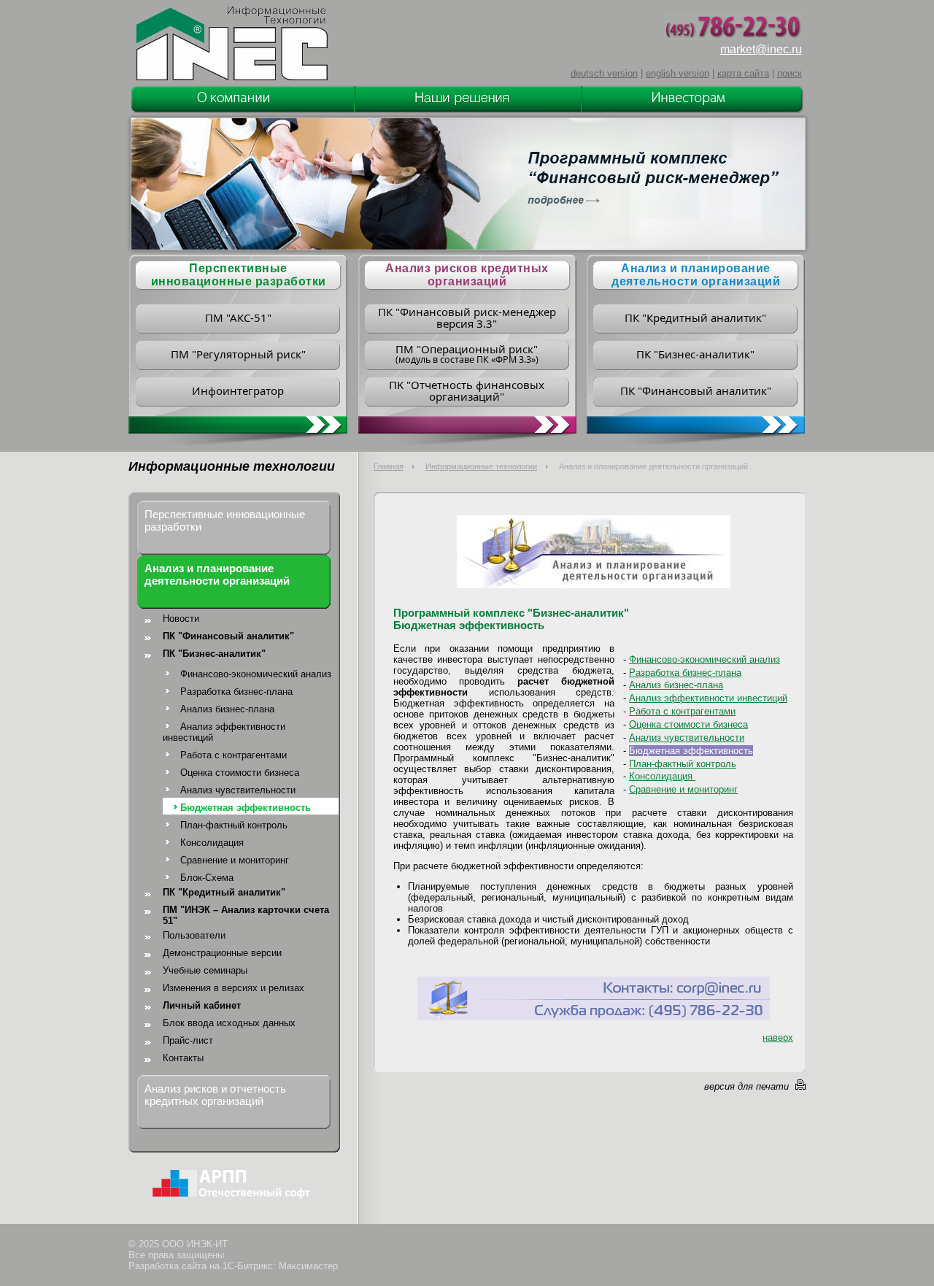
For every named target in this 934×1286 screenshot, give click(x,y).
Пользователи (194, 935)
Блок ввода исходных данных (229, 1022)
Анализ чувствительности (238, 790)
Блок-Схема (207, 877)
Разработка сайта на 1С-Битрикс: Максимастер (233, 1265)
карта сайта (743, 73)
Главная (389, 466)
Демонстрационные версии (222, 952)
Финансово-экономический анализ (255, 674)
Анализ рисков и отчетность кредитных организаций (215, 1094)
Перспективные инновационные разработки (224, 520)
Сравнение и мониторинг (234, 860)
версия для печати (746, 1086)
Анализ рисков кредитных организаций (467, 275)
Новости (181, 618)
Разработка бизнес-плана (236, 691)
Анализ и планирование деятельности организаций (695, 275)
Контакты (183, 1057)
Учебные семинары (205, 970)
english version (677, 73)
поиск (789, 73)
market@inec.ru (761, 49)
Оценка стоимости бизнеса (239, 772)
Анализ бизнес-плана (227, 709)
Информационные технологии (481, 466)
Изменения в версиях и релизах (233, 987)
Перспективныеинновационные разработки (238, 275)
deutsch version (604, 73)
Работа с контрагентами (233, 755)
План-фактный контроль (233, 825)
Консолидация (212, 842)
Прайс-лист (188, 1040)
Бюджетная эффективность (245, 807)
